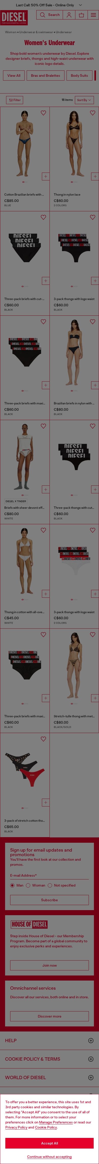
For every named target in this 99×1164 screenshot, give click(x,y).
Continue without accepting (49, 1157)
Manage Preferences (56, 1122)
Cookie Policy (46, 1127)
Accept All (49, 1143)
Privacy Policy (16, 1127)
